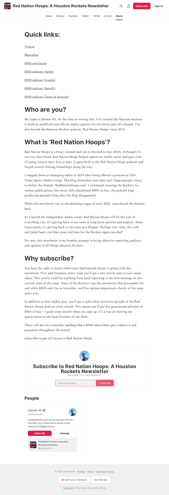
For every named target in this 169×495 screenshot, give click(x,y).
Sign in (158, 6)
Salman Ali (35, 410)
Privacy (81, 471)
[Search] (121, 6)
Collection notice (105, 471)
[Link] (19, 34)
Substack (68, 488)
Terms (90, 471)
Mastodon (31, 55)
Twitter (29, 46)
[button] (49, 16)
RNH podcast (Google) (39, 80)
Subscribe (142, 6)
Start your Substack (76, 479)
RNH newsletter (35, 63)
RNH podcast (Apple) (39, 71)
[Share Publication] (128, 6)
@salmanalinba (35, 414)
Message (64, 433)
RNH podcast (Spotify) (39, 88)
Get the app (100, 479)
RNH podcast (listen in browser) (46, 96)
